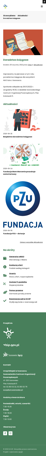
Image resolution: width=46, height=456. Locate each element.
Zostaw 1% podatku (18, 282)
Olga (30, 65)
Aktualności (22, 15)
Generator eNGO (16, 256)
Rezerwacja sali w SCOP (20, 299)
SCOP (21, 452)
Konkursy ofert (16, 265)
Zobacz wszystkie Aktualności (31, 242)
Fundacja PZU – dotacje (14, 233)
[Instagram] (10, 433)
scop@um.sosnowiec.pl (13, 390)
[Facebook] (5, 433)
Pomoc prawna (16, 290)
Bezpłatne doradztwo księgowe (17, 137)
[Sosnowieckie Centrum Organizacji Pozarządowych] (5, 6)
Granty (12, 273)
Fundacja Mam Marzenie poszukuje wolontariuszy (19, 172)
